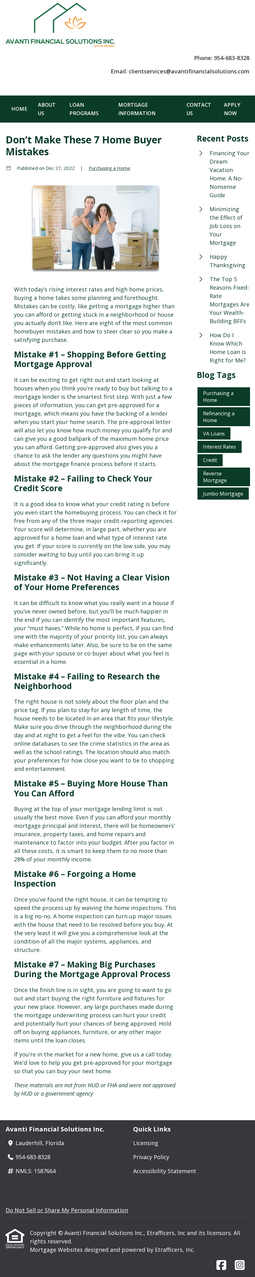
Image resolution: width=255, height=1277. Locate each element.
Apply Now (232, 109)
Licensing (145, 1143)
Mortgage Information (136, 109)
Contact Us (199, 109)
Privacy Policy (151, 1157)
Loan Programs (84, 109)
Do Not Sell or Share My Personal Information (67, 1210)
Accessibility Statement (164, 1171)
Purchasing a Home (109, 168)
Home (19, 108)
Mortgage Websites (57, 1249)
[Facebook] (221, 1265)
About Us (47, 109)
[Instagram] (240, 1265)
